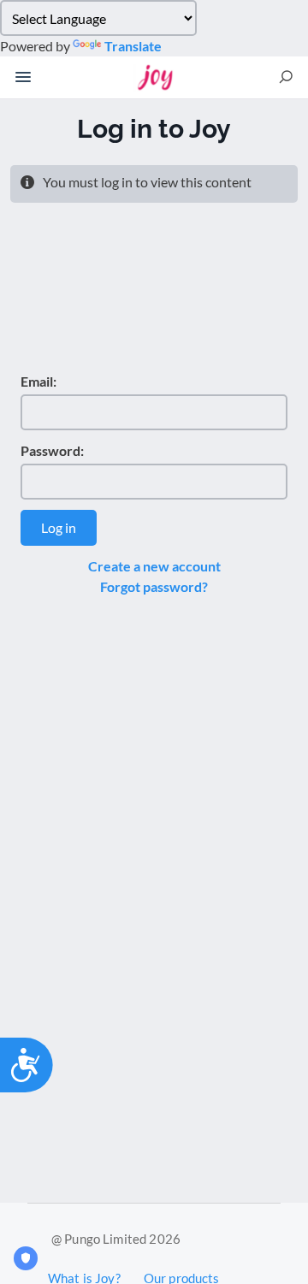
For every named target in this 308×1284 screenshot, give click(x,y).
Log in (58, 527)
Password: (52, 450)
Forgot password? (154, 586)
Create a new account (154, 566)
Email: (38, 381)
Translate (133, 46)
